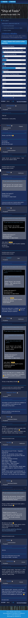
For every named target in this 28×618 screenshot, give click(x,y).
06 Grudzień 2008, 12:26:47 (7, 399)
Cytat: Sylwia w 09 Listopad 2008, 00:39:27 (13, 267)
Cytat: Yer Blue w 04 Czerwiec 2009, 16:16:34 (13, 493)
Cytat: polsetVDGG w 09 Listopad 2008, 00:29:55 (14, 218)
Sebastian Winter (11, 392)
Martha (8, 417)
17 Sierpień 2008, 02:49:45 (7, 132)
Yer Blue (8, 442)
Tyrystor (8, 581)
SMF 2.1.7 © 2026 (10, 614)
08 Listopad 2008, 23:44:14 (7, 154)
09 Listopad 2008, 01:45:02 (7, 263)
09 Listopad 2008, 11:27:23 (7, 323)
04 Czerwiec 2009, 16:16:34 (7, 447)
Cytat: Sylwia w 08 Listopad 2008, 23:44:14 (13, 181)
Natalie (8, 540)
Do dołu (3, 101)
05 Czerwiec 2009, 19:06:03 (7, 487)
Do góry (3, 602)
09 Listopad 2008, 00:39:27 (7, 214)
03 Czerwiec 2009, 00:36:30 (7, 423)
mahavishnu (9, 561)
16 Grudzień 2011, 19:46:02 (7, 586)
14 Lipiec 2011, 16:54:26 (6, 566)
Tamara (8, 125)
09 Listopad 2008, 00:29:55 (7, 177)
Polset (8, 172)
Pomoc (8, 611)
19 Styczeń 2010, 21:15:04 (7, 547)
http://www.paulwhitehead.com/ (9, 530)
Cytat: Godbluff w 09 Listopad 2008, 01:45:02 (13, 327)
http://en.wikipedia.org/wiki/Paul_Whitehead (11, 529)
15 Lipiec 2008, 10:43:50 (6, 112)
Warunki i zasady (13, 611)
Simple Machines (17, 614)
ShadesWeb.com (17, 616)
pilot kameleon (10, 105)
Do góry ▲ (19, 611)
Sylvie (21, 28)
